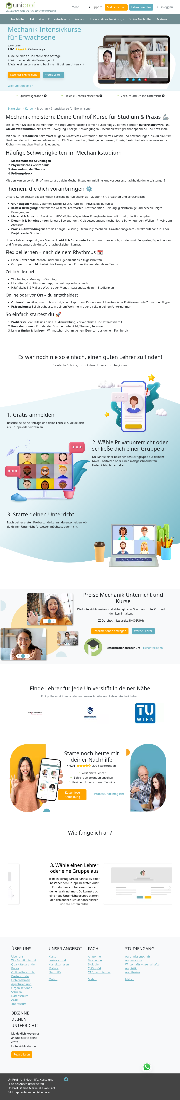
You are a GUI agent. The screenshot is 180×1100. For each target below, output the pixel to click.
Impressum (19, 1004)
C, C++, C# (94, 968)
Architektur (132, 972)
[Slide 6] (105, 935)
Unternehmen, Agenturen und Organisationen (21, 984)
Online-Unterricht (23, 972)
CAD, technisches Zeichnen (99, 974)
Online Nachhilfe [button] (139, 19)
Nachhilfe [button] (17, 19)
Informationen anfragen (110, 631)
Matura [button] (162, 19)
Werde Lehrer (53, 74)
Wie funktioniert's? (20, 86)
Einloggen (166, 7)
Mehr (76, 7)
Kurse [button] (78, 19)
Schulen (16, 992)
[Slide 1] (74, 935)
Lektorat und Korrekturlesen (59, 962)
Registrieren (22, 1054)
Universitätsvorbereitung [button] (105, 19)
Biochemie (95, 960)
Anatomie (94, 956)
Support (96, 7)
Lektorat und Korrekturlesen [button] (49, 19)
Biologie (93, 964)
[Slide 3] (86, 935)
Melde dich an (116, 7)
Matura (54, 968)
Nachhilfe (55, 972)
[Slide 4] (93, 935)
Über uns (17, 956)
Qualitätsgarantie (23, 964)
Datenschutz (19, 996)
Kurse (15, 968)
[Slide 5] (99, 935)
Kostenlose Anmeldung (23, 74)
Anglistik (131, 968)
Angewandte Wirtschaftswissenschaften (143, 962)
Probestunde (20, 976)
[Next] (169, 888)
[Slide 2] (80, 935)
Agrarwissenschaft (137, 956)
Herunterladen (153, 648)
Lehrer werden (141, 7)
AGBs (14, 1000)
